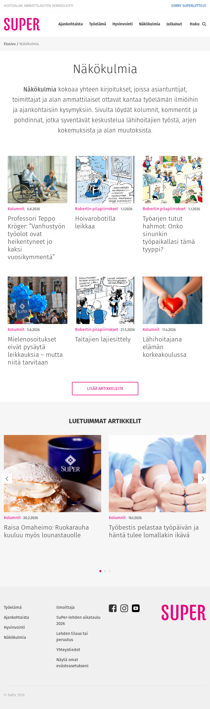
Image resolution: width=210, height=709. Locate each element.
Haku (195, 24)
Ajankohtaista (70, 24)
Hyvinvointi (122, 24)
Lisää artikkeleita (105, 388)
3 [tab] (110, 571)
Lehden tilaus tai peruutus (72, 637)
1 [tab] (100, 571)
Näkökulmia (149, 24)
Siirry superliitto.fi (188, 5)
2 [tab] (105, 571)
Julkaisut (174, 24)
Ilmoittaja (65, 607)
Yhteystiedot (68, 650)
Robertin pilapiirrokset (96, 209)
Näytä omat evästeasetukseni (72, 663)
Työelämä (97, 24)
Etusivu (10, 43)
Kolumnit (16, 209)
